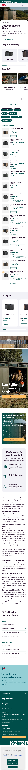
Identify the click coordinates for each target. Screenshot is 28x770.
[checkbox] (6, 99)
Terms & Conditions (19, 436)
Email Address (5, 725)
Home (3, 22)
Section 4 (12, 436)
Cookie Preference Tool (12, 760)
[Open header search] (16, 5)
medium (3, 568)
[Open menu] (25, 5)
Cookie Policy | (13, 755)
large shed (12, 564)
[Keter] (4, 5)
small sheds (10, 568)
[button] (14, 733)
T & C (19, 2)
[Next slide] (25, 99)
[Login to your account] (19, 5)
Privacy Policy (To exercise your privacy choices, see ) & (14, 435)
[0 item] (23, 5)
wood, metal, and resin (15, 515)
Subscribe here (7, 1)
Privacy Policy (6, 755)
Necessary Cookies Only (12, 763)
